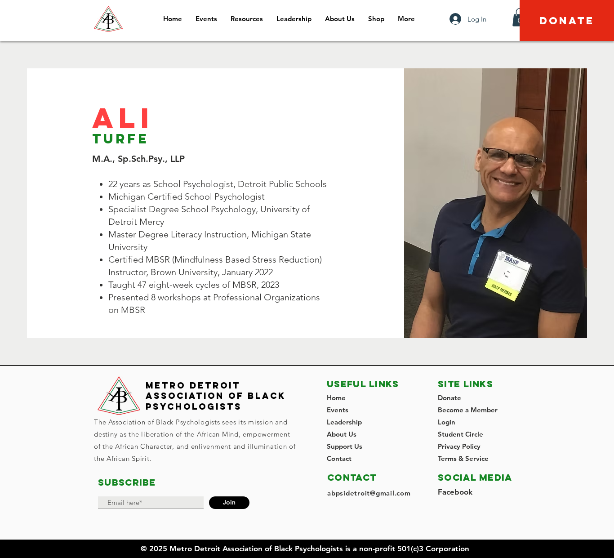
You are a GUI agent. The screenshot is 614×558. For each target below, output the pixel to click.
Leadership (344, 422)
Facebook (455, 491)
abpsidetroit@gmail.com (369, 493)
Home (336, 397)
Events (337, 410)
